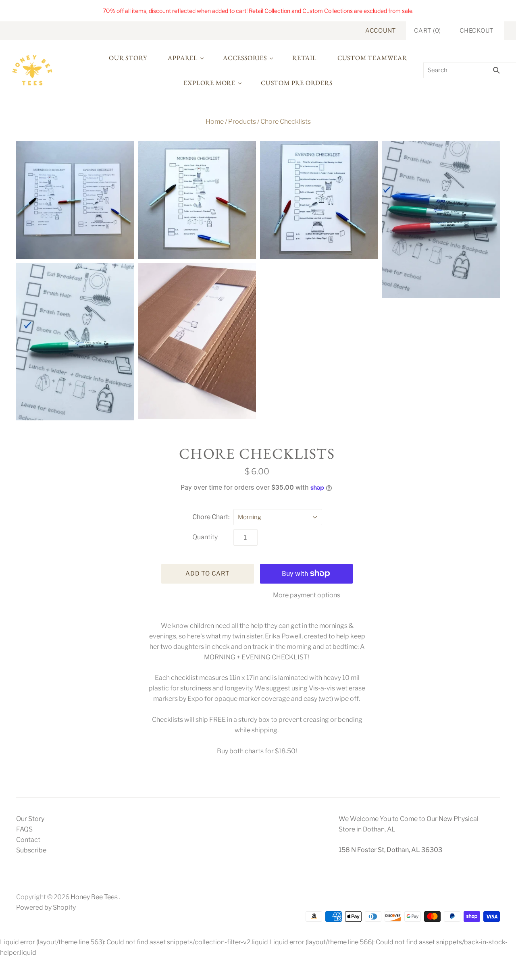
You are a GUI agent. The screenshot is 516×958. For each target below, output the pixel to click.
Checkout (476, 30)
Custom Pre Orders (297, 83)
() (427, 30)
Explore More (209, 83)
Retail (304, 58)
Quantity (205, 537)
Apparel (183, 58)
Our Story (128, 58)
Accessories (245, 58)
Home (215, 121)
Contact (28, 840)
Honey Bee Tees (94, 897)
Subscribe (31, 850)
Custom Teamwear (372, 58)
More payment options (306, 595)
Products (242, 121)
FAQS (24, 829)
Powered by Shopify (46, 907)
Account (380, 30)
